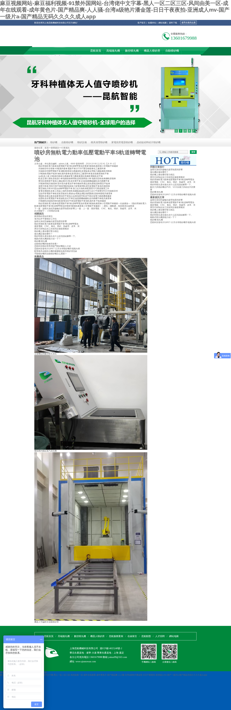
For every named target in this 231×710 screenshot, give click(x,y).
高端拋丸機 (64, 636)
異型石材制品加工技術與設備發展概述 (51, 229)
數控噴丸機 (80, 636)
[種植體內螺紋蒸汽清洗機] (118, 449)
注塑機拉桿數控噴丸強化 (45, 354)
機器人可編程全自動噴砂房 (46, 622)
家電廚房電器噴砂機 (122, 142)
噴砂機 (53, 142)
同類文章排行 (157, 167)
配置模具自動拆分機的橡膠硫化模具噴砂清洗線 (55, 251)
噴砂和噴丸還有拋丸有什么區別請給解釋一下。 (55, 236)
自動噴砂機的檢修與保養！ (46, 244)
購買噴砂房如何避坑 (43, 216)
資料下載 (173, 23)
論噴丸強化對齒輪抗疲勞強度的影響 (58, 208)
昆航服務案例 (116, 636)
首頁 (46, 148)
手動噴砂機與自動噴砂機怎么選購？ (50, 254)
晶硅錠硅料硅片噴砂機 (148, 142)
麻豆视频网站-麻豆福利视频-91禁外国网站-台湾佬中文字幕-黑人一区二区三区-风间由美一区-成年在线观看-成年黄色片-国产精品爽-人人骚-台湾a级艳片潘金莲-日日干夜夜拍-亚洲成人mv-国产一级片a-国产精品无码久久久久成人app (114, 10)
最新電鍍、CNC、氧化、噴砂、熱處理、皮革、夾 (113, 208)
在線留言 (132, 636)
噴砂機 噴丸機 (40, 241)
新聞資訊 (55, 148)
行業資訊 (65, 148)
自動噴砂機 (67, 142)
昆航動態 (146, 636)
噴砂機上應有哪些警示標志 (46, 231)
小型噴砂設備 (53, 211)
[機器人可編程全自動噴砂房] (97, 620)
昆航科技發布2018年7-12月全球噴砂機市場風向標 (57, 248)
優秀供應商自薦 (188, 22)
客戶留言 (141, 23)
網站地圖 (162, 23)
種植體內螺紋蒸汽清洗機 (45, 451)
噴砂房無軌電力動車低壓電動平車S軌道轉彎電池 (56, 224)
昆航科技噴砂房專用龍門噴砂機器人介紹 (52, 246)
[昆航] (49, 42)
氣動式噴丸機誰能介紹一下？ (47, 239)
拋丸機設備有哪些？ (43, 234)
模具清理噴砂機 (99, 142)
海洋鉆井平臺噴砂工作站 (45, 219)
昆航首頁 (48, 636)
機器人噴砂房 (97, 636)
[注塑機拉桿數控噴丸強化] (118, 352)
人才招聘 (160, 636)
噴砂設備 (82, 142)
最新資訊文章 (157, 197)
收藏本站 (152, 23)
